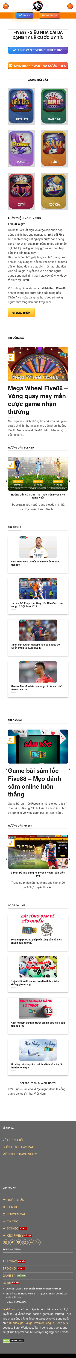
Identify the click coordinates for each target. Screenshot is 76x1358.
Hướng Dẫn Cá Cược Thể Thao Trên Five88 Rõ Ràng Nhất (38, 496)
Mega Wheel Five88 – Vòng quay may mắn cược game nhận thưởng (38, 399)
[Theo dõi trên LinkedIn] (25, 1242)
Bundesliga (16, 1323)
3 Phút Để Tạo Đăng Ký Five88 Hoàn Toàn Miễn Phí (38, 874)
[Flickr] (31, 1242)
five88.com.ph (11, 1309)
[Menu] (6, 6)
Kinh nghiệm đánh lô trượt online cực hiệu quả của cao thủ (38, 1024)
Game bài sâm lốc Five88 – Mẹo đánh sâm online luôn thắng (34, 782)
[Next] (69, 488)
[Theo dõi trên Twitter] (12, 1242)
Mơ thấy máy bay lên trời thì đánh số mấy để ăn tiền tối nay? (37, 1066)
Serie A (60, 1323)
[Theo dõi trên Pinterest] (19, 1242)
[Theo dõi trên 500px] (38, 1242)
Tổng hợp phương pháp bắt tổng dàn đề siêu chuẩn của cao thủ (36, 941)
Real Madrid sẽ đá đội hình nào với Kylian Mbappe (35, 563)
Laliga (29, 1323)
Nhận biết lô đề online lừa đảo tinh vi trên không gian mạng (35, 983)
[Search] (70, 6)
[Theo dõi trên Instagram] (6, 1242)
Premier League (44, 1323)
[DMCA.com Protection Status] (13, 1340)
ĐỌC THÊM (23, 313)
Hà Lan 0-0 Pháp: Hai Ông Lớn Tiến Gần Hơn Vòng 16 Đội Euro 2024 (37, 605)
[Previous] (7, 488)
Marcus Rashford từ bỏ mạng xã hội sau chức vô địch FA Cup (37, 688)
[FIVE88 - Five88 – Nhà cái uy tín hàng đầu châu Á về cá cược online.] (38, 6)
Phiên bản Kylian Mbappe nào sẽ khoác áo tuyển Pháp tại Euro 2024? (35, 646)
